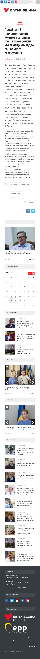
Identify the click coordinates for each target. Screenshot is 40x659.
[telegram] (12, 2)
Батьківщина (14, 184)
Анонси (14, 638)
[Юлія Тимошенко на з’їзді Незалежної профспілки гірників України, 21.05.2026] (20, 375)
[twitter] (5, 2)
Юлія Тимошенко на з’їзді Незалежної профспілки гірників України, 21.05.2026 (17, 388)
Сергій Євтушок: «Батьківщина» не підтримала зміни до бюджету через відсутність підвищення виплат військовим (26, 557)
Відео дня (10, 400)
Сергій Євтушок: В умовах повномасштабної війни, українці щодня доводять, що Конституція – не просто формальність (25, 517)
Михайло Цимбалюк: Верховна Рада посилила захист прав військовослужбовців (25, 350)
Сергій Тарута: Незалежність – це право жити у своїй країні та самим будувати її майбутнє (19, 252)
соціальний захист (16, 193)
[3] (7, 300)
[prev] (7, 247)
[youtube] (9, 2)
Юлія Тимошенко (15, 198)
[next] (33, 247)
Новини (9, 59)
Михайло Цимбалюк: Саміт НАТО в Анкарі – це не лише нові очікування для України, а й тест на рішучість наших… (26, 491)
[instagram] (16, 2)
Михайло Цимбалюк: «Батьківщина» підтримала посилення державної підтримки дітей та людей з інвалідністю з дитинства (25, 324)
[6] (16, 296)
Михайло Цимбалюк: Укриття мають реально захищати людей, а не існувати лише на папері (26, 337)
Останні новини (11, 313)
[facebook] (2, 2)
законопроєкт (25, 184)
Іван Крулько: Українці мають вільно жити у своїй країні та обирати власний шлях (26, 463)
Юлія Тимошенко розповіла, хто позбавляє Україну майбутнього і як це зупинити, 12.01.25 (19, 428)
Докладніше (32, 259)
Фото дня (9, 360)
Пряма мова (10, 440)
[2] (11, 296)
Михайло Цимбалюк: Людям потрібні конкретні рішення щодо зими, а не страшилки (25, 477)
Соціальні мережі (12, 594)
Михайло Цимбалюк (16, 189)
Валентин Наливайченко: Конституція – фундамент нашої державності (25, 503)
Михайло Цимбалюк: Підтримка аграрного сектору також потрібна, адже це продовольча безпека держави (24, 544)
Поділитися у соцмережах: (11, 211)
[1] (24, 291)
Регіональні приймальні (26, 638)
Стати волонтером (10, 640)
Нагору (31, 646)
